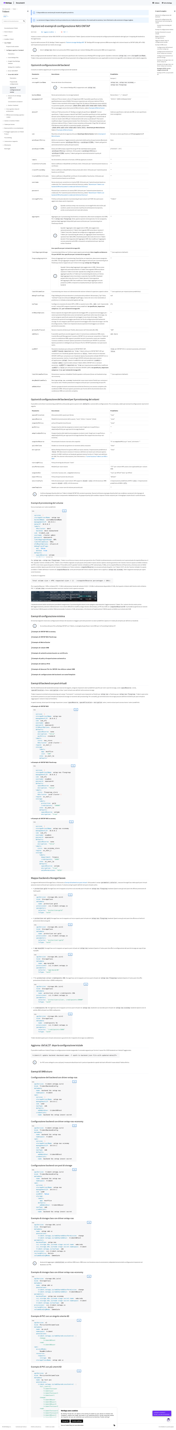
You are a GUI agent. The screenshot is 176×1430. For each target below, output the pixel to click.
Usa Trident (7, 43)
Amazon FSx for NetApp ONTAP (14, 97)
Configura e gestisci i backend (15, 50)
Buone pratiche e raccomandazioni (13, 128)
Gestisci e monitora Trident (11, 121)
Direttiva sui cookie (50, 1426)
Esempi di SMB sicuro (161, 45)
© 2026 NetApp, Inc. (6, 1426)
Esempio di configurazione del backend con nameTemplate (53, 675)
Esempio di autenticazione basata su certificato (50, 653)
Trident (14, 9)
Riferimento (7, 145)
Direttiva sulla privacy (36, 1426)
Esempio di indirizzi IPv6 (41, 664)
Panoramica (11, 54)
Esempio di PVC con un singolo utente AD (163, 69)
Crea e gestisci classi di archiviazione (12, 110)
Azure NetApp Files (13, 57)
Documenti (20, 3)
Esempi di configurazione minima (164, 29)
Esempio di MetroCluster (96, 108)
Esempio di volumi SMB (40, 648)
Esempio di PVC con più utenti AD (165, 73)
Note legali (7, 148)
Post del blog (8, 137)
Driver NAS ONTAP (13, 74)
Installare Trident (9, 39)
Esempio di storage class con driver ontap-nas (165, 60)
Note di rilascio (8, 32)
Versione (5, 15)
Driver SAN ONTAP (13, 71)
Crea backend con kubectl (15, 101)
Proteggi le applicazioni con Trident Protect (14, 133)
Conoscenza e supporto (11, 141)
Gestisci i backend (13, 105)
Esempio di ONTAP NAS (40, 706)
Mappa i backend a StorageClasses (160, 37)
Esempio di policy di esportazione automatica (49, 658)
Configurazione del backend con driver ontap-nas (165, 48)
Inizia (5, 35)
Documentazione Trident (11, 28)
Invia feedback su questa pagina (166, 1426)
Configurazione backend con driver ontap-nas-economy (165, 52)
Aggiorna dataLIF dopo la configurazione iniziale (162, 41)
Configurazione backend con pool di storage (165, 56)
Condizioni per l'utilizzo (21, 1426)
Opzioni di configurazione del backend (163, 16)
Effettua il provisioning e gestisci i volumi (15, 116)
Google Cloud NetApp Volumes (14, 62)
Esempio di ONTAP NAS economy (44, 632)
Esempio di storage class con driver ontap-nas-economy (165, 65)
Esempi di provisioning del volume (164, 26)
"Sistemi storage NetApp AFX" (75, 42)
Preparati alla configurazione (14, 83)
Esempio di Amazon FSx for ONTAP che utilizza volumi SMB (53, 669)
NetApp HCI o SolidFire (14, 67)
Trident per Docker (9, 124)
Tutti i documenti (6, 9)
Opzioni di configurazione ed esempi (15, 90)
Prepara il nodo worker (12, 46)
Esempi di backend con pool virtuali (76, 882)
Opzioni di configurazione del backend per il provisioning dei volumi (163, 21)
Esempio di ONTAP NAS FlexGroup (44, 637)
